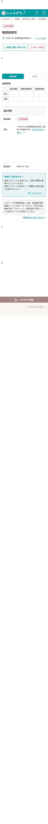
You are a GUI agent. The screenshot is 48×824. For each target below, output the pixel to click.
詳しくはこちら (34, 193)
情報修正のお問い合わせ (33, 217)
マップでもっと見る (35, 306)
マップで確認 (41, 38)
